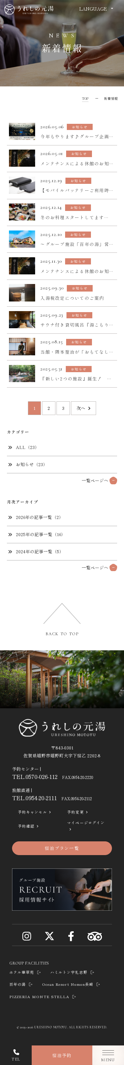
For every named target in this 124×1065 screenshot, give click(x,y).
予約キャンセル (32, 812)
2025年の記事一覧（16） (40, 534)
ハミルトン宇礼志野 (69, 972)
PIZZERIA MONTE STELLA (39, 996)
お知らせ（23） (32, 464)
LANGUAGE (93, 8)
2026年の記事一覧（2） (39, 517)
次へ (80, 408)
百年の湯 (17, 984)
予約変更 (75, 812)
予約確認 (26, 826)
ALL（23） (27, 447)
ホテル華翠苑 (21, 972)
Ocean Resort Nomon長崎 (67, 984)
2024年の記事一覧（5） (40, 551)
